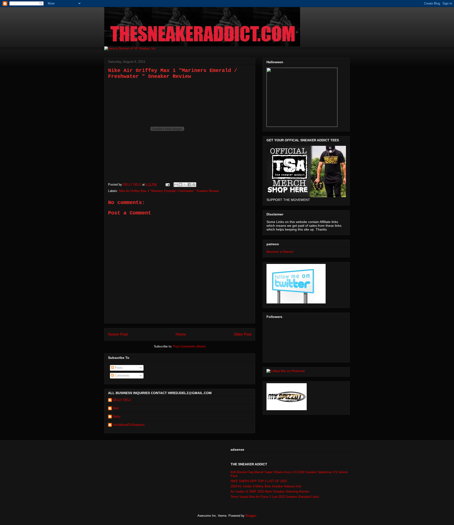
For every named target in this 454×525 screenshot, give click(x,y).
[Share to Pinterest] (194, 184)
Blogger (250, 515)
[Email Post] (167, 184)
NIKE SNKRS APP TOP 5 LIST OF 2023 (259, 481)
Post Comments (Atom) (189, 346)
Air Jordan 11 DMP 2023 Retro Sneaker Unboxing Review (270, 491)
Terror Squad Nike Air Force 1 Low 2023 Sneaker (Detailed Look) (275, 496)
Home (181, 334)
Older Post (242, 334)
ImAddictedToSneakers (129, 425)
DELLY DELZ (122, 400)
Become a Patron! (279, 252)
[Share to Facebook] (189, 184)
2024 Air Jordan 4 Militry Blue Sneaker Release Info (266, 486)
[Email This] (176, 184)
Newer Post (118, 334)
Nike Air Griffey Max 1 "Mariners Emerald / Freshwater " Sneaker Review (169, 191)
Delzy (117, 416)
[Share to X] (185, 184)
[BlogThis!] (180, 184)
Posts (118, 367)
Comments (122, 375)
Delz (116, 408)
